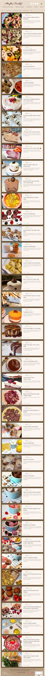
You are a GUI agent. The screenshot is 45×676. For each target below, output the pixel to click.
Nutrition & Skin (8, 10)
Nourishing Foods (26, 10)
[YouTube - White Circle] (33, 3)
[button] (41, 3)
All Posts (3, 10)
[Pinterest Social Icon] (30, 672)
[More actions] (41, 15)
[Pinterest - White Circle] (35, 3)
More (31, 10)
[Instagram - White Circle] (37, 3)
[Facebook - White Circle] (31, 3)
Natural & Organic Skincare (17, 10)
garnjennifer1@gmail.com (7, 674)
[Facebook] (33, 672)
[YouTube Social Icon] (28, 672)
